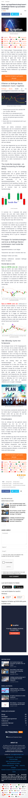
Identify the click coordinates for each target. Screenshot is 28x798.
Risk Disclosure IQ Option (13, 763)
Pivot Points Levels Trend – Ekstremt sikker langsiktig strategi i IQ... (16, 671)
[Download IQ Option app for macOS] (7, 598)
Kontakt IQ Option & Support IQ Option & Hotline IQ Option (14, 770)
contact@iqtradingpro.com (17, 754)
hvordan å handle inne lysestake (19, 485)
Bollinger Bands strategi (6, 483)
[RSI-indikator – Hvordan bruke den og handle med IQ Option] (5, 704)
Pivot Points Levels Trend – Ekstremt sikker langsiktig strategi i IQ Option (18, 512)
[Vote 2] (19, 475)
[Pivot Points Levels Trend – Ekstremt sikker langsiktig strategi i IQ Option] (5, 512)
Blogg (16, 765)
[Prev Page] (2, 525)
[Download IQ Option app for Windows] (18, 598)
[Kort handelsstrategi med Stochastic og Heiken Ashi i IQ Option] (5, 505)
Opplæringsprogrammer (8, 765)
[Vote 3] (21, 475)
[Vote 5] (25, 475)
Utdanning (22, 765)
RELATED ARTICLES (6, 498)
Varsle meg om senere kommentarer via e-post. (14, 572)
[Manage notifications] (3, 795)
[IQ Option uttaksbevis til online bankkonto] (5, 697)
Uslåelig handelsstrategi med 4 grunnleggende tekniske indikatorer (17, 519)
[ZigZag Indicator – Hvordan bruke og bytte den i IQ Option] (5, 690)
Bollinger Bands (6, 89)
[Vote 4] (23, 475)
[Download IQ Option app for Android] (18, 588)
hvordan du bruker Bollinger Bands (9, 487)
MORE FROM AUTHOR (7, 501)
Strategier (7, 1)
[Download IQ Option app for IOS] (7, 588)
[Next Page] (5, 525)
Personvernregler (13, 759)
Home (2, 1)
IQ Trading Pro (10, 757)
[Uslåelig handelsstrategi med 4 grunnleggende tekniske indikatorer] (5, 519)
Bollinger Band (9, 481)
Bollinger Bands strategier (18, 483)
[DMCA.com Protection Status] (14, 737)
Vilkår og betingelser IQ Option (13, 761)
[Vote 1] (18, 475)
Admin (4, 10)
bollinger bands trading (6, 485)
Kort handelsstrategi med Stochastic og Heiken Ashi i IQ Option (18, 505)
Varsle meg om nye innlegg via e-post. (12, 573)
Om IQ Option (18, 757)
